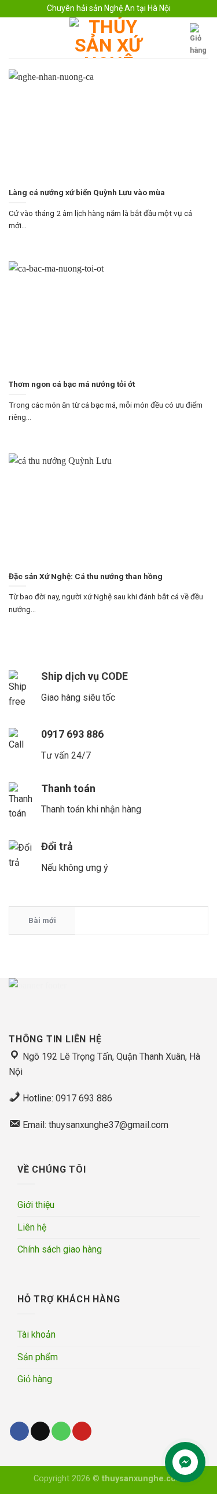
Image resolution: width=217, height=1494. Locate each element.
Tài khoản (36, 1334)
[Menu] (16, 38)
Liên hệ (31, 1227)
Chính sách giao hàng (59, 1249)
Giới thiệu (35, 1204)
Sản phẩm (37, 1357)
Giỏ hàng (34, 1379)
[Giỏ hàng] (199, 39)
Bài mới (42, 920)
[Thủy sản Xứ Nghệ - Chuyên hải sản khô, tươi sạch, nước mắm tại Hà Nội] (109, 37)
